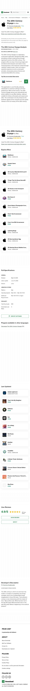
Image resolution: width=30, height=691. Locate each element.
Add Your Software (6, 643)
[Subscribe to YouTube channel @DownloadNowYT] (9, 677)
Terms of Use (5, 660)
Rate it (15, 522)
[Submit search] (11, 12)
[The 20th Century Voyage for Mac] (3, 24)
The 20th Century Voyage (14, 22)
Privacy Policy (5, 657)
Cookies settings (6, 668)
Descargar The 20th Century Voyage (11, 326)
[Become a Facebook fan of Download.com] (3, 677)
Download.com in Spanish (8, 649)
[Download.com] (5, 12)
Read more (15, 51)
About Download (6, 640)
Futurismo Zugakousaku (9, 585)
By (14, 26)
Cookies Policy (5, 662)
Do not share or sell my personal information (13, 665)
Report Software (16, 316)
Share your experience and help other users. (13, 34)
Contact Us (4, 646)
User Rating (10, 28)
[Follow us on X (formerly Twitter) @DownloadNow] (6, 677)
